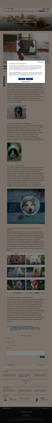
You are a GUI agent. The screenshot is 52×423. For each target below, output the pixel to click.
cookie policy (33, 68)
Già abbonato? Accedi (26, 81)
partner (41, 72)
